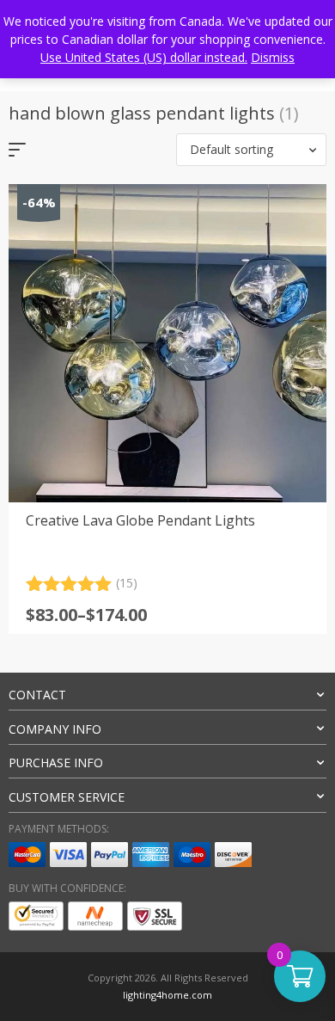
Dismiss (273, 57)
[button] (251, 149)
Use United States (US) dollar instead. (143, 57)
